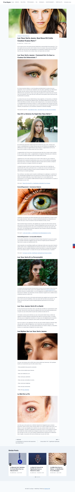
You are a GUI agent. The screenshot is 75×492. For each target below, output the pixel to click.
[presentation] (17, 459)
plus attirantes (25, 389)
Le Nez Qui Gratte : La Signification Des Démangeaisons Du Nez (37, 232)
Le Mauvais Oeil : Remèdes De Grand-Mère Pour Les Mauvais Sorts (17, 469)
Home (12, 2)
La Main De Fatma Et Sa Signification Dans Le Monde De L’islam (36, 469)
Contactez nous (67, 2)
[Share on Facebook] (74, 245)
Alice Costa (54, 472)
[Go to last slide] (10, 464)
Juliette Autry (21, 43)
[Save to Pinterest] (74, 247)
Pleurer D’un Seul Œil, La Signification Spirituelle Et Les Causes (36, 183)
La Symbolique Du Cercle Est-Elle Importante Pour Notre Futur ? (26, 441)
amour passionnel (50, 289)
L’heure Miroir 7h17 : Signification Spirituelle (49, 440)
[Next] (65, 464)
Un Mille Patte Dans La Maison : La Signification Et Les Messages (56, 469)
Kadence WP (47, 488)
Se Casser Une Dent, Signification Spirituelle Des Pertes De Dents (37, 253)
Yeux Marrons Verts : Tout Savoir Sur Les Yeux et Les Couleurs (42, 109)
